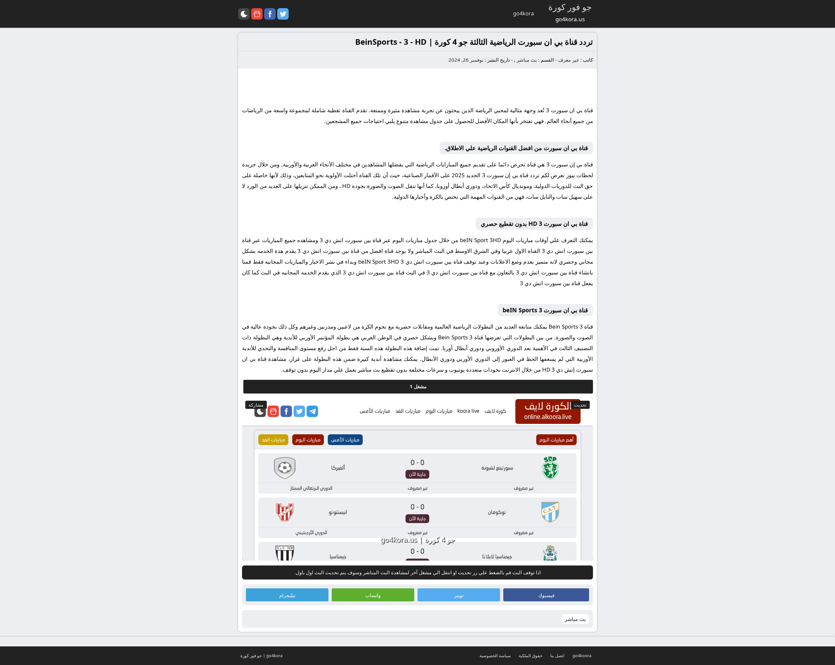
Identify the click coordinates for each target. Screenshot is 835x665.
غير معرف (568, 59)
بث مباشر (527, 59)
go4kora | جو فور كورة (261, 655)
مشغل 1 (418, 386)
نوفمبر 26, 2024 (465, 59)
